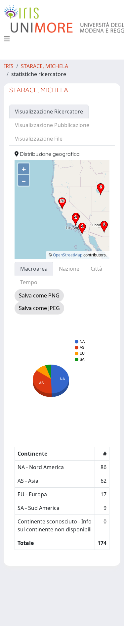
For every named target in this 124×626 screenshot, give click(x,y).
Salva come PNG (39, 295)
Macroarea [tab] (34, 268)
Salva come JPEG (39, 308)
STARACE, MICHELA (44, 66)
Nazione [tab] (69, 268)
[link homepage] (24, 12)
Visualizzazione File (38, 138)
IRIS (9, 66)
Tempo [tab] (28, 282)
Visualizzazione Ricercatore (49, 111)
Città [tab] (96, 268)
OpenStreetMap (67, 255)
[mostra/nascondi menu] (7, 39)
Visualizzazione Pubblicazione (52, 125)
